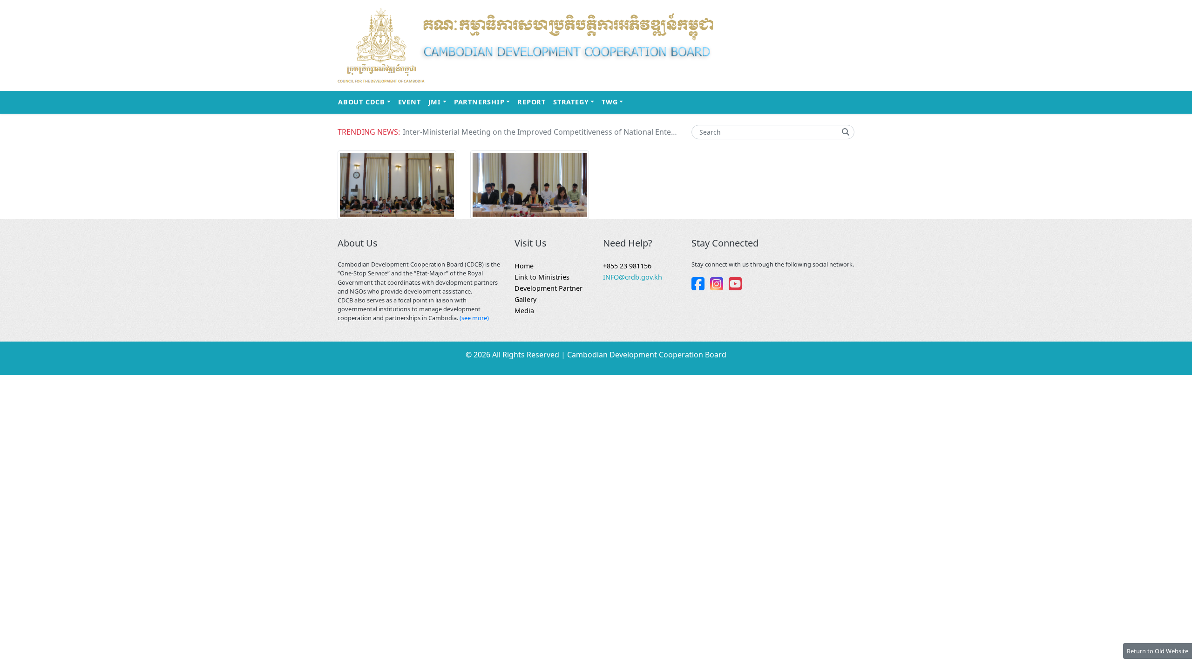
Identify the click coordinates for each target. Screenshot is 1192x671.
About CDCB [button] (366, 101)
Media (524, 310)
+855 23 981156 (627, 265)
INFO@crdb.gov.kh (632, 277)
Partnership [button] (484, 101)
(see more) (474, 318)
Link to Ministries (542, 277)
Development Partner (548, 288)
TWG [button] (614, 101)
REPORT (531, 101)
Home (524, 265)
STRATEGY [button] (575, 101)
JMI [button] (439, 101)
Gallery (525, 299)
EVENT (409, 101)
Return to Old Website (1157, 651)
